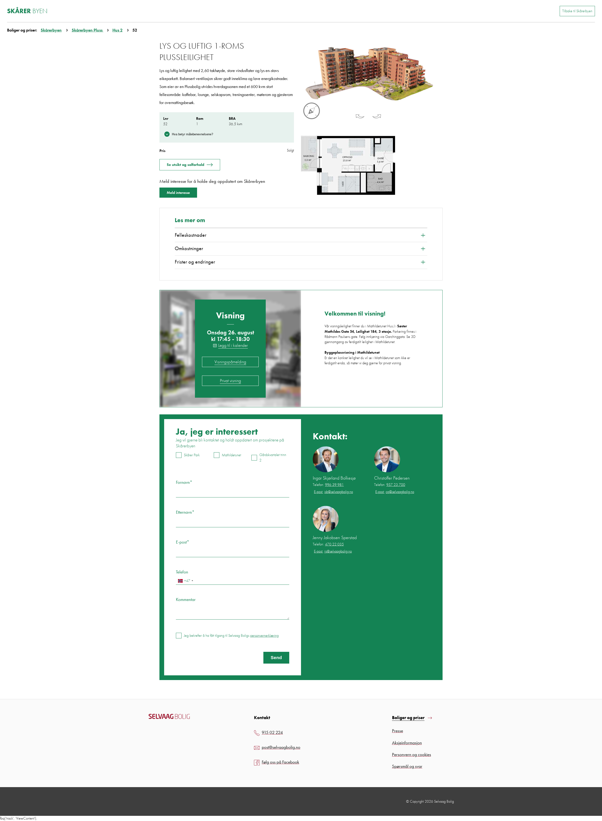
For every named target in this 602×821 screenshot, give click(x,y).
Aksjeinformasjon (407, 743)
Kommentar (186, 599)
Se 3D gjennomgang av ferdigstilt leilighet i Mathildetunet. (370, 339)
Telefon (182, 572)
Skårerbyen (51, 30)
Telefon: (328, 484)
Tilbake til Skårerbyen (577, 10)
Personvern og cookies (411, 754)
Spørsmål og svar (407, 766)
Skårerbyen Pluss (87, 30)
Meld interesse (178, 192)
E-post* (182, 542)
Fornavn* (184, 482)
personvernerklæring (264, 635)
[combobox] (185, 580)
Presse (397, 731)
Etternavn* (185, 512)
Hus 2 (117, 30)
